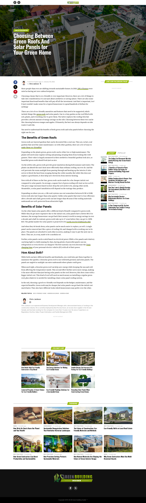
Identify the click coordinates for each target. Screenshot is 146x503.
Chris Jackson (34, 84)
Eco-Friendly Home (40, 293)
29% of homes (82, 88)
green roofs (41, 114)
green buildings (53, 293)
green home (65, 293)
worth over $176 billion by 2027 (78, 222)
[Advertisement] (58, 331)
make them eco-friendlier (31, 147)
